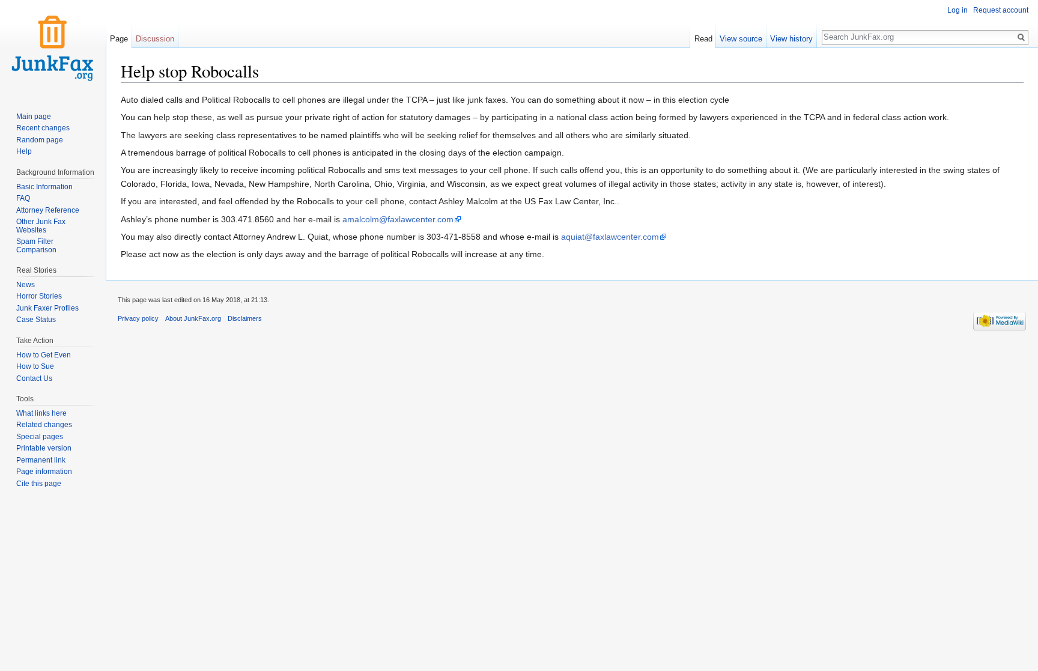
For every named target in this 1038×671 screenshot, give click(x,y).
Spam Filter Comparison (36, 245)
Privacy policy (138, 318)
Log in (957, 10)
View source (741, 38)
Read (703, 38)
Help (24, 151)
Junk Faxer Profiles (47, 308)
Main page (33, 116)
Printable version (43, 448)
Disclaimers (245, 318)
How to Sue (35, 366)
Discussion (155, 38)
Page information (44, 471)
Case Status (36, 319)
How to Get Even (43, 355)
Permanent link (40, 460)
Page (119, 38)
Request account (1000, 10)
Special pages (39, 437)
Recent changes (43, 128)
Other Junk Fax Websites (40, 225)
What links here (41, 413)
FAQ (23, 198)
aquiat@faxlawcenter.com (610, 236)
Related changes (44, 425)
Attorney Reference (47, 210)
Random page (39, 140)
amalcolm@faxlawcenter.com (398, 219)
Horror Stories (39, 296)
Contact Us (34, 378)
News (25, 285)
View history (791, 38)
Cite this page (38, 483)
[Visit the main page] (53, 48)
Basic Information (44, 187)
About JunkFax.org (193, 318)
